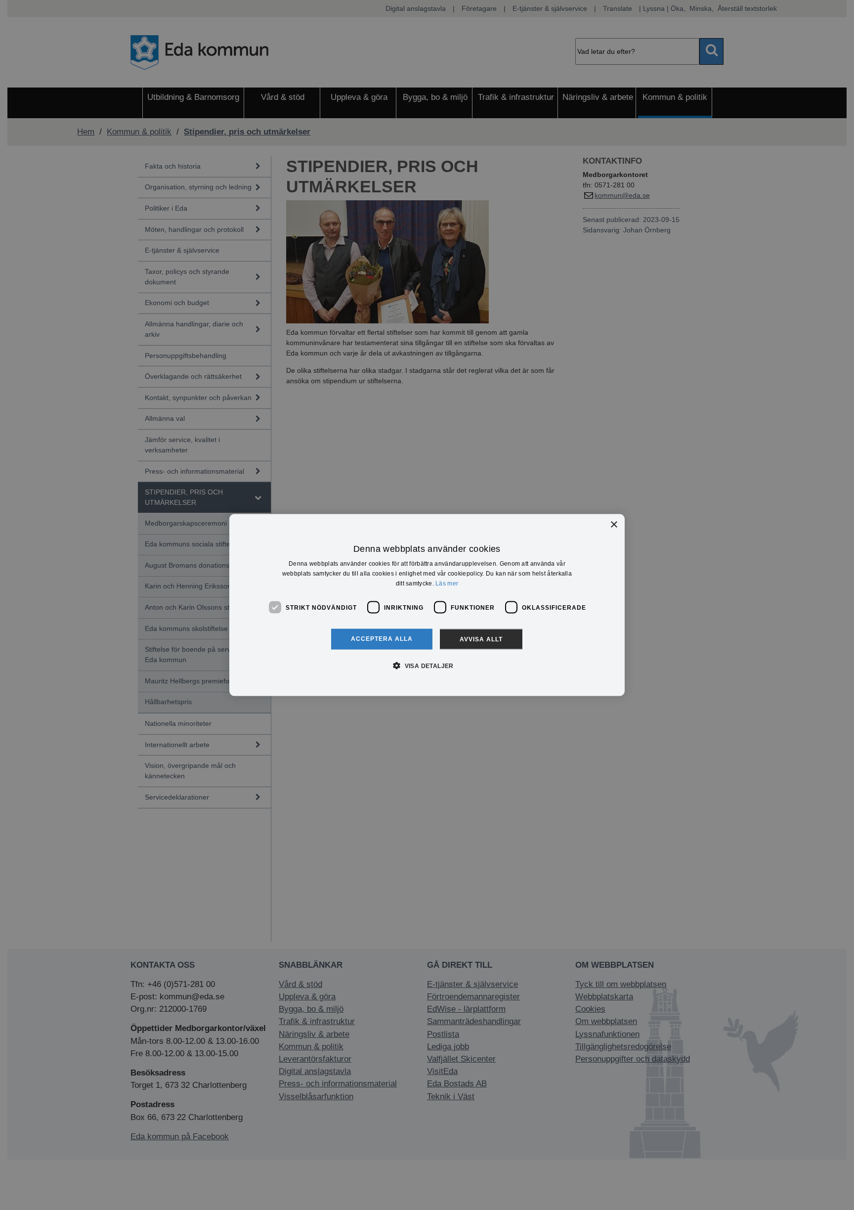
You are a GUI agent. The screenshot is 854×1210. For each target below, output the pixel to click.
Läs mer (446, 583)
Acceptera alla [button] (382, 638)
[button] (427, 666)
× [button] (613, 524)
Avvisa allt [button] (481, 639)
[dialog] (427, 605)
